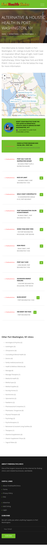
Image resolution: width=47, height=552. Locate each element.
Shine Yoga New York (25, 229)
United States (14, 34)
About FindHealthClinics (12, 486)
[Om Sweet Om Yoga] (20, 95)
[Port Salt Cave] (31, 90)
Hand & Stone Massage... (29, 101)
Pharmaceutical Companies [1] (15, 406)
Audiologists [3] (10, 346)
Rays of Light (22, 177)
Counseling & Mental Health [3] (15, 355)
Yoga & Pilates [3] (11, 442)
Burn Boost (21, 297)
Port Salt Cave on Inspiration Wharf (24, 160)
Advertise (6, 502)
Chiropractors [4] (10, 350)
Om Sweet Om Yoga (20, 99)
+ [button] (4, 75)
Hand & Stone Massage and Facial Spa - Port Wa (27, 144)
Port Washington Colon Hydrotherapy (27, 211)
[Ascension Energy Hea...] (25, 88)
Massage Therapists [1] (12, 374)
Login (5, 510)
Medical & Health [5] (11, 378)
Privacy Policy (8, 493)
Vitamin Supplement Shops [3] (15, 438)
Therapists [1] (9, 430)
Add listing (7, 506)
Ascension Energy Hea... (25, 92)
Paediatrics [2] (10, 402)
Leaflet (19, 115)
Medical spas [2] (10, 382)
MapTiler (26, 115)
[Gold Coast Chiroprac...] (17, 97)
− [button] (4, 79)
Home (4, 34)
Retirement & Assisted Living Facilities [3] (18, 426)
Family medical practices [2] (14, 362)
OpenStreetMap (34, 115)
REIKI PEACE (21, 245)
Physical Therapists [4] (12, 414)
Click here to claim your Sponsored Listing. (26, 131)
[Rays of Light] (22, 96)
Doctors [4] (9, 358)
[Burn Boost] (25, 97)
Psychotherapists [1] (12, 422)
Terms (5, 489)
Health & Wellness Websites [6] (15, 366)
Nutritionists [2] (10, 394)
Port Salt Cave (31, 95)
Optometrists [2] (10, 398)
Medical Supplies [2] (11, 386)
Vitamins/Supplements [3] (13, 434)
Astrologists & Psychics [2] (13, 342)
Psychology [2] (10, 418)
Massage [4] (9, 370)
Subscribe (8, 536)
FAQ (4, 497)
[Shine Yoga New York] (29, 97)
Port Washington (28, 34)
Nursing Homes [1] (11, 390)
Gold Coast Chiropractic (27, 194)
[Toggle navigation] (42, 4)
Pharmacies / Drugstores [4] (14, 410)
